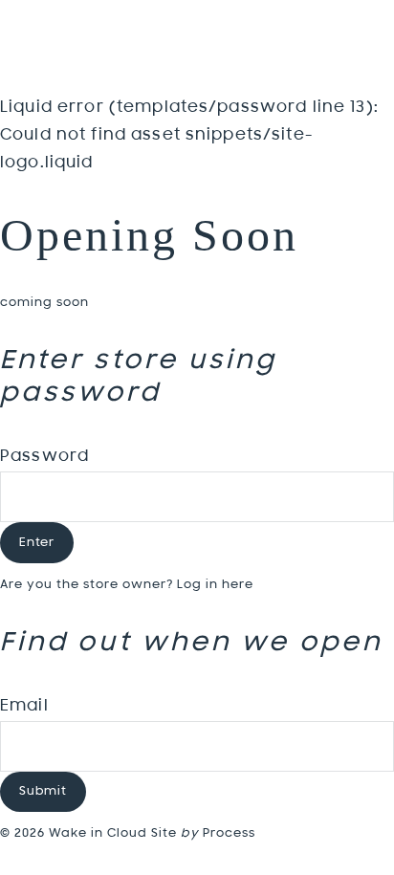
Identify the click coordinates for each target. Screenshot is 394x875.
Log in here (215, 585)
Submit (43, 791)
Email (24, 706)
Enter (37, 542)
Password (44, 457)
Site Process (203, 833)
